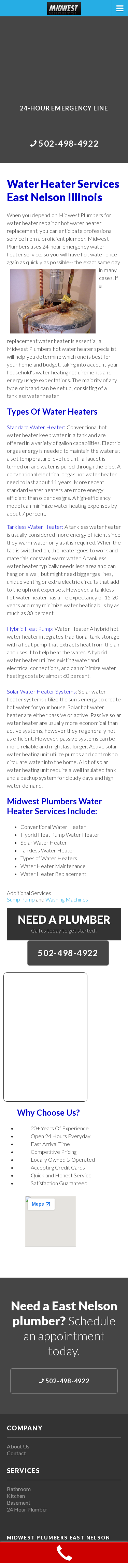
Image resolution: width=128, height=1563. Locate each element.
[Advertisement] (64, 55)
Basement (18, 1502)
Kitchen (16, 1495)
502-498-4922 (68, 953)
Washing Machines (66, 899)
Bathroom (19, 1489)
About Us (18, 1446)
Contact (16, 1453)
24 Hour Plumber (27, 1509)
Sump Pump (21, 899)
